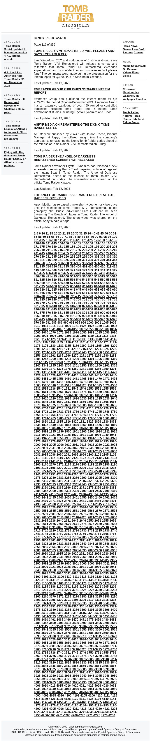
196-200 (99, 246)
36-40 (91, 233)
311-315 (39, 259)
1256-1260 (41, 355)
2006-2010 (64, 444)
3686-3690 (71, 646)
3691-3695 (86, 646)
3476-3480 (101, 619)
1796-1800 (95, 418)
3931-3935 (64, 675)
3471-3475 (86, 619)
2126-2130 (94, 457)
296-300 (87, 256)
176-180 (51, 246)
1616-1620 (49, 398)
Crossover (129, 89)
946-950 (51, 319)
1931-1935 (86, 434)
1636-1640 (110, 398)
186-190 (75, 246)
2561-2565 (79, 510)
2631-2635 (41, 520)
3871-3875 (49, 669)
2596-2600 (101, 514)
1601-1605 (86, 395)
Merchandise (131, 92)
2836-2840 (79, 543)
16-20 (58, 233)
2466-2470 (41, 500)
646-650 (87, 289)
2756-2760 (86, 533)
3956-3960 (56, 679)
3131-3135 (56, 580)
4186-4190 (86, 705)
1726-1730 (49, 411)
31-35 (83, 233)
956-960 (75, 319)
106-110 (51, 240)
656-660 (111, 289)
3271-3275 (64, 596)
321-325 (63, 259)
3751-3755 (101, 652)
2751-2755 (71, 533)
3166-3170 (79, 583)
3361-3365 (86, 606)
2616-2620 (79, 517)
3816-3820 (49, 662)
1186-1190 (79, 345)
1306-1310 (110, 358)
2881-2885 (49, 550)
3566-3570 (41, 632)
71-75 (68, 236)
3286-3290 (110, 596)
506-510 (87, 276)
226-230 (87, 250)
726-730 (111, 296)
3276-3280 (79, 596)
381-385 (39, 266)
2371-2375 (86, 487)
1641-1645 (41, 401)
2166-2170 (49, 464)
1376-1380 (71, 368)
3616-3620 (110, 636)
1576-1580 (95, 391)
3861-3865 (101, 665)
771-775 (51, 302)
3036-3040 (101, 566)
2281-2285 (64, 477)
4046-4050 (79, 688)
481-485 (111, 273)
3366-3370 (101, 606)
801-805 (39, 306)
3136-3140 (71, 580)
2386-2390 (49, 490)
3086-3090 (86, 573)
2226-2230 (64, 471)
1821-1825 (86, 421)
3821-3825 (64, 662)
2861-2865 (71, 547)
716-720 (87, 296)
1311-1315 (41, 362)
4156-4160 (79, 702)
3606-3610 (79, 636)
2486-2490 (101, 500)
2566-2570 (95, 510)
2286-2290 (79, 477)
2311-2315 (71, 481)
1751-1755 (41, 415)
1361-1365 (110, 365)
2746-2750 (56, 533)
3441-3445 (79, 616)
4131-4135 (86, 698)
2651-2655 (101, 520)
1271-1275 (86, 355)
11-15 (49, 233)
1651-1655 (71, 401)
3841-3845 (41, 665)
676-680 (75, 292)
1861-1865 (41, 428)
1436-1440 (86, 375)
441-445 (99, 269)
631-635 (51, 289)
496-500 (63, 276)
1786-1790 (64, 418)
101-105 (39, 240)
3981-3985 (49, 682)
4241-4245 (86, 712)
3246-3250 (71, 593)
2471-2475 (56, 500)
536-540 (75, 279)
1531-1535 (41, 388)
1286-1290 (49, 358)
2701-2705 (86, 527)
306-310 (111, 256)
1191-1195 (95, 345)
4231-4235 (56, 712)
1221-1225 (101, 349)
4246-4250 (101, 712)
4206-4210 (64, 708)
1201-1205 (41, 349)
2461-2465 (110, 497)
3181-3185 (41, 586)
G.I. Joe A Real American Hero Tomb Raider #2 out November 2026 (14, 79)
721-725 (99, 296)
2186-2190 (110, 464)
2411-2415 (41, 494)
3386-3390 (79, 609)
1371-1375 (56, 368)
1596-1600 (71, 395)
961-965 (87, 319)
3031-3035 (86, 566)
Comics (138, 52)
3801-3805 (86, 659)
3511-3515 (41, 626)
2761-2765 (101, 533)
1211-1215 (71, 349)
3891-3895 (110, 669)
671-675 (63, 292)
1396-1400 (49, 372)
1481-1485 (56, 382)
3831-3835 (95, 662)
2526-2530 (56, 507)
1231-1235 (49, 352)
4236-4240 (71, 712)
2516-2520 (110, 504)
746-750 (75, 299)
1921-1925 (56, 434)
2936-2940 (49, 556)
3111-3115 (79, 576)
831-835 (111, 306)
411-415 (111, 266)
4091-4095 (49, 695)
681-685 (87, 292)
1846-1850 (79, 424)
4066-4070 (56, 692)
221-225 (75, 250)
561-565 (51, 283)
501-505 (75, 276)
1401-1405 (64, 372)
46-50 (108, 233)
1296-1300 (79, 358)
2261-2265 (86, 474)
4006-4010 (41, 685)
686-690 (99, 292)
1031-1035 (110, 325)
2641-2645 (71, 520)
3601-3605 (64, 636)
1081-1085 (95, 332)
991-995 (74, 322)
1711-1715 (86, 408)
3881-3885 (79, 669)
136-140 (39, 243)
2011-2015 (79, 444)
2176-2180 (79, 464)
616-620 (99, 286)
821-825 (87, 306)
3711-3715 (64, 649)
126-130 (99, 240)
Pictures (128, 52)
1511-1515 (64, 385)
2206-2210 (86, 467)
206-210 (39, 250)
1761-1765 (71, 415)
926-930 (87, 316)
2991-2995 (49, 563)
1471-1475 (110, 378)
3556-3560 (95, 629)
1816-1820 (71, 421)
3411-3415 (71, 613)
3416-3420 (86, 613)
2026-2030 (41, 448)
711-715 (75, 296)
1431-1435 (71, 375)
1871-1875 (71, 428)
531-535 (63, 279)
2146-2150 (71, 461)
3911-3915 (86, 672)
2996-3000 (64, 563)
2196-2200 (56, 467)
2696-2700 (71, 527)
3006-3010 (95, 563)
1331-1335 (101, 362)
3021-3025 (56, 566)
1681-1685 (79, 405)
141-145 (51, 243)
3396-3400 (110, 609)
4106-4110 (95, 695)
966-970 (99, 319)
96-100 (112, 236)
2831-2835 (64, 543)
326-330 (75, 259)
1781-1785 (49, 418)
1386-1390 (101, 368)
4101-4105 (80, 695)
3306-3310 (86, 599)
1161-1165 (86, 342)
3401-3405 (41, 613)
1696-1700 (41, 408)
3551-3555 (79, 629)
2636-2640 (56, 520)
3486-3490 (49, 622)
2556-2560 (64, 510)
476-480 (99, 273)
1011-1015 (49, 325)
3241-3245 (56, 593)
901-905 (111, 312)
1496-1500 (101, 382)
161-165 (99, 243)
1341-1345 (49, 365)
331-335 (87, 259)
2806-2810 (71, 540)
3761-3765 (49, 655)
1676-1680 (64, 405)
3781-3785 (110, 655)
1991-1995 (101, 441)
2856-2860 (56, 547)
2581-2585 (56, 514)
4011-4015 (56, 685)
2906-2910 (41, 553)
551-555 (111, 279)
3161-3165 (64, 583)
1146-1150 (41, 342)
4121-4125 (56, 698)
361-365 (75, 263)
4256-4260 (48, 715)
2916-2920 (71, 553)
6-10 (42, 233)
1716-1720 (101, 408)
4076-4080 (86, 692)
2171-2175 (64, 464)
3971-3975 (101, 679)
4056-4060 (110, 688)
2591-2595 (86, 514)
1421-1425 (41, 375)
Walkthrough (131, 95)
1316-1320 (56, 362)
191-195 (87, 246)
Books (127, 75)
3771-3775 (79, 655)
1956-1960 (79, 438)
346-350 (39, 263)
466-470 (75, 273)
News (134, 45)
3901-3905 (56, 672)
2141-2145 (56, 461)
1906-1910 (95, 431)
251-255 (63, 253)
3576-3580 (71, 632)
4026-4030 (101, 685)
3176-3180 (110, 583)
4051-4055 (95, 688)
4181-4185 (71, 705)
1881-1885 (101, 428)
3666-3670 (95, 642)
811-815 (63, 306)
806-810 (51, 306)
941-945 (39, 319)
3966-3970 (86, 679)
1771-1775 (101, 415)
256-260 (75, 253)
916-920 (63, 316)
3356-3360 (71, 606)
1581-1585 (110, 391)
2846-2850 (110, 543)
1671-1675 (49, 405)
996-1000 (87, 322)
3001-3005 (79, 563)
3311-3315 (102, 599)
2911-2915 (56, 553)
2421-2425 (71, 494)
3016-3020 (41, 566)
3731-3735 (41, 652)
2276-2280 (49, 477)
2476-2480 (71, 500)
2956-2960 (110, 556)
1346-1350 (64, 365)
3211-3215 (49, 589)
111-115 (63, 240)
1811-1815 (56, 421)
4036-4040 (49, 688)
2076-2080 (110, 451)
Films (135, 72)
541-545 (87, 279)
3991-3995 (79, 682)
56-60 (42, 236)
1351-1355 (79, 365)
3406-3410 (56, 613)
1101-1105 (72, 335)
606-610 (75, 286)
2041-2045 (86, 448)
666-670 (51, 292)
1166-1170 (101, 342)
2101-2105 (101, 454)
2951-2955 (95, 556)
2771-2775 (49, 537)
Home (126, 45)
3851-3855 (71, 665)
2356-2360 (41, 487)
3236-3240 (41, 593)
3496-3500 (79, 622)
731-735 (39, 299)
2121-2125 (79, 457)
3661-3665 (79, 642)
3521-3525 (71, 626)
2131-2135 (110, 457)
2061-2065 (64, 451)
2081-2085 (41, 454)
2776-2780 (64, 537)
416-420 (39, 269)
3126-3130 (41, 580)
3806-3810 (102, 659)
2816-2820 (101, 540)
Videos (127, 72)
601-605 (63, 286)
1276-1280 (101, 355)
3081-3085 (71, 573)
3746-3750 (86, 652)
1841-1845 (64, 424)
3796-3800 (71, 659)
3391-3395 (95, 609)
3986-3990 (64, 682)
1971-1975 (41, 441)
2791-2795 (110, 537)
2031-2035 (56, 448)
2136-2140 (41, 461)
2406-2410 (110, 490)
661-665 (39, 292)
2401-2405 (95, 490)
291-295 (75, 256)
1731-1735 (64, 411)
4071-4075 (71, 692)
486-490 (39, 276)
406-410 (99, 266)
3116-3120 (95, 576)
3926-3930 (49, 675)
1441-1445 (101, 375)
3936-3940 (79, 675)
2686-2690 (41, 527)
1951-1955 (64, 438)
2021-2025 (110, 444)
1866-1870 (56, 428)
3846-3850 (56, 665)
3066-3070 (110, 570)
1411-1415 (95, 372)
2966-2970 (56, 560)
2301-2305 (41, 481)
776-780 (63, 302)
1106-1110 (87, 335)
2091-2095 (71, 454)
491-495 (51, 276)
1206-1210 (56, 349)
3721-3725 (95, 649)
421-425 (51, 269)
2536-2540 (86, 507)
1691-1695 (110, 405)
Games (127, 49)
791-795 (99, 302)
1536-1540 (56, 388)
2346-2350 (95, 484)
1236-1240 (64, 352)
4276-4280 (108, 715)
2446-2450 (64, 497)
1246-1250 (95, 352)
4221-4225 (110, 708)
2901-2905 (110, 550)
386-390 (51, 266)
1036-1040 (41, 329)
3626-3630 (56, 639)
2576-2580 (41, 514)
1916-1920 (41, 434)
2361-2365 (56, 487)
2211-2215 (102, 467)
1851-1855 (95, 424)
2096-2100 (86, 454)
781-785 (75, 302)
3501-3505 (95, 622)
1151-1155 (56, 342)
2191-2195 (41, 467)
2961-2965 (41, 560)
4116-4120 (41, 698)
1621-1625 (64, 398)
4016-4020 (71, 685)
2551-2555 (49, 510)
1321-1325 (71, 362)
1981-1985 (71, 441)
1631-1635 (95, 398)
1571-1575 (79, 391)
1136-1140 (95, 339)
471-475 (87, 273)
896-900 (99, 312)
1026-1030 (95, 325)
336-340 (99, 259)
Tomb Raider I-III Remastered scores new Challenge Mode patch (14, 106)
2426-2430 (86, 494)
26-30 (74, 233)
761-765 (111, 299)
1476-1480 (41, 382)
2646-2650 (86, 520)
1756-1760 (56, 415)
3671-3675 (110, 642)
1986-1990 (86, 441)
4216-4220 (95, 708)
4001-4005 (110, 682)
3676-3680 (41, 646)
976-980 (39, 322)
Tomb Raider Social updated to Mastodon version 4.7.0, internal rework (15, 52)
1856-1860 (110, 424)
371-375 (99, 263)
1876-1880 (86, 428)
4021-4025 (86, 685)
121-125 (87, 240)
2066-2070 (79, 451)
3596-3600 (49, 636)
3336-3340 (95, 603)
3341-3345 (110, 603)
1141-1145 (110, 339)
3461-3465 (56, 619)
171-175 (39, 246)
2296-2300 (110, 477)
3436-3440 (64, 616)
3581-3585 (86, 632)
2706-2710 (102, 527)
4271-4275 (93, 715)
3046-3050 (49, 570)
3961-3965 (71, 679)
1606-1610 (102, 395)
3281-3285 (95, 596)
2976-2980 (86, 560)
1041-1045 (56, 329)
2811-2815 (86, 540)
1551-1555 (101, 388)
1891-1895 (49, 431)
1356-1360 (95, 365)
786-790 (87, 302)
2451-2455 (79, 497)
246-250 (51, 253)
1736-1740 (79, 411)
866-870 (111, 309)
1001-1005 (101, 322)
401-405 (87, 266)
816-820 (75, 306)
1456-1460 (64, 378)
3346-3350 (41, 606)
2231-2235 (79, 471)
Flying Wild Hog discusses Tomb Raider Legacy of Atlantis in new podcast (15, 159)
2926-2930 (101, 553)
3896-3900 (41, 672)
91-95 (103, 236)
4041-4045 (64, 688)
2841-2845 (95, 543)
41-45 (100, 233)
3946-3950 (110, 675)
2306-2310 (56, 481)
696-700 (39, 296)
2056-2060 (49, 451)
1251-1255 (110, 352)
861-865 (99, 309)
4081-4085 (101, 692)
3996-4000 (95, 682)
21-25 (66, 233)
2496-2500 (49, 504)
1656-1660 (86, 401)
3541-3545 (49, 629)
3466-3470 (71, 619)
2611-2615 (64, 517)
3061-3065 (95, 570)
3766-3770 (64, 655)
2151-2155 (86, 461)
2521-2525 (41, 507)
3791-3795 (56, 659)
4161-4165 (95, 702)
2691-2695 (56, 527)
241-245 (39, 253)
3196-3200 (86, 586)
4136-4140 (101, 698)
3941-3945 (95, 675)
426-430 (63, 269)
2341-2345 (79, 484)
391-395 (63, 266)
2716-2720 (49, 530)
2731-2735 (95, 530)
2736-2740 (110, 530)
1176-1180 (49, 345)
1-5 (36, 233)
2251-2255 (56, 474)
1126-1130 (64, 339)
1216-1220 (86, 349)
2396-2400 (79, 490)
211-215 (51, 250)
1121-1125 (49, 339)
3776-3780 (95, 655)
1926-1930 (71, 434)
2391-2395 (64, 490)
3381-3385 (64, 609)
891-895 (87, 312)
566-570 (63, 283)
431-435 (75, 269)
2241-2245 (110, 471)
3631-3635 (71, 639)
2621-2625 (95, 517)
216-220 (63, 250)
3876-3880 (64, 669)
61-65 (51, 236)
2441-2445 (49, 497)
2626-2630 (110, 517)
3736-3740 (56, 652)
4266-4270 (78, 715)
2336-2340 (64, 484)
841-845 (51, 309)
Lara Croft (138, 49)
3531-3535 (101, 626)
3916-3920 (101, 672)
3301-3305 (71, 599)
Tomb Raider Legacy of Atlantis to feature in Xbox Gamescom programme (15, 132)
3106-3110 (64, 576)
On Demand (130, 69)
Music (126, 65)
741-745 (63, 299)
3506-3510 (110, 622)
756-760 (99, 299)
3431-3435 (49, 616)
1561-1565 (49, 391)
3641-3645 (101, 639)
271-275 (111, 253)
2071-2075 (95, 451)
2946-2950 (79, 556)
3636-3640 (86, 639)
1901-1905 (79, 431)
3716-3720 (79, 649)
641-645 (75, 289)
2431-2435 (101, 494)
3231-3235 (110, 589)
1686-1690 (95, 405)
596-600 (51, 286)
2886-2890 (64, 550)
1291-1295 (64, 358)
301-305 (99, 256)
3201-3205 (101, 586)
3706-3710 (49, 649)
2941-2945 (64, 556)
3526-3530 (86, 626)
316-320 (51, 259)
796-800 (111, 302)
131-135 (111, 240)
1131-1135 (79, 339)
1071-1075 (64, 332)
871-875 (39, 312)
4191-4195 (101, 705)
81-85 (85, 236)
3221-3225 (79, 589)
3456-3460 (41, 619)
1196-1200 (110, 345)
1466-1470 (95, 378)
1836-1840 (49, 424)
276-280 (39, 256)
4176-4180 (56, 705)
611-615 (87, 286)
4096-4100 (64, 695)
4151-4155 (64, 702)
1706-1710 (71, 408)
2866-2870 (86, 547)
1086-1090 (110, 332)
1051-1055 (86, 329)
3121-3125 (110, 576)
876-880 (51, 312)
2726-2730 (79, 530)
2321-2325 (101, 481)
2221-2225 (49, 471)
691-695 (111, 292)
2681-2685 (110, 523)
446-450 (111, 269)
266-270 (99, 253)
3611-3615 (95, 636)
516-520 (111, 276)
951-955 (63, 319)
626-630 (39, 289)
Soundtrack (138, 65)
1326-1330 (86, 362)
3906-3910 (71, 672)
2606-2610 (49, 517)
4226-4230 (41, 712)
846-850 (63, 309)
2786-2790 (95, 537)
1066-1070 (49, 332)
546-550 (99, 279)
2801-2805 (56, 540)
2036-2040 (71, 448)
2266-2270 (101, 474)
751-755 (87, 299)
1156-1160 (71, 342)
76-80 (77, 236)
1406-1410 (79, 372)
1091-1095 (41, 335)
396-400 (75, 266)
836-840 (39, 309)
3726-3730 (110, 649)
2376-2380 (101, 487)
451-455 (39, 273)
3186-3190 (56, 586)
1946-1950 (49, 438)
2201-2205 (71, 467)
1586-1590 (41, 395)
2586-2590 (71, 514)
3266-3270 (49, 596)
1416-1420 (110, 372)
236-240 (111, 250)
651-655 (99, 289)
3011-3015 (110, 563)
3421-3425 (101, 613)
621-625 (111, 286)
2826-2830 (49, 543)
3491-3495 (64, 622)
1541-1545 (71, 388)
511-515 (99, 276)
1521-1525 (95, 385)
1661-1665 (101, 401)
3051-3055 (64, 570)
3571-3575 (56, 632)
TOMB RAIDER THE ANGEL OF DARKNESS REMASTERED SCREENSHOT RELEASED (64, 158)
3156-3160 (49, 583)
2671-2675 (79, 523)
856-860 (87, 309)
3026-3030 (71, 566)
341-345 (111, 259)
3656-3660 (64, 642)
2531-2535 (71, 507)
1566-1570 (64, 391)
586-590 (111, 283)
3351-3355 (56, 606)
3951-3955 (41, 679)
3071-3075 (41, 573)
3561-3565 (110, 629)
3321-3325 (49, 603)
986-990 (62, 322)
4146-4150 (49, 702)
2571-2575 (110, 510)
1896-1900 (64, 431)
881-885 (63, 312)
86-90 (94, 236)
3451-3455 (110, 616)
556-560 (39, 283)
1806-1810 (41, 421)
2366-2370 (71, 487)
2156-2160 (101, 461)
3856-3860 (86, 665)
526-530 (51, 279)
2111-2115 (48, 457)
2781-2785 (79, 537)
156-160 (87, 243)
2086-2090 (56, 454)
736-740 (51, 299)
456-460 (51, 273)
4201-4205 (49, 708)
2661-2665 (49, 523)
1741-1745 (95, 411)
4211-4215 (79, 708)
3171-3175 (95, 583)
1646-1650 (56, 401)
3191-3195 (71, 586)
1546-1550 (86, 388)
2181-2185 (95, 464)
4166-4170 (110, 702)
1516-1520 (79, 385)
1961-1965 (95, 438)
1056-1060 (101, 329)
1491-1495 (86, 382)
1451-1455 (49, 378)
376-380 (111, 263)
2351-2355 (110, 484)
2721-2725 (64, 530)
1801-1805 (110, 418)
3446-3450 (95, 616)
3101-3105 (49, 576)
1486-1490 (71, 382)
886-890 (75, 312)
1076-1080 (79, 332)
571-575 (75, 283)
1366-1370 (41, 368)
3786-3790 (41, 659)
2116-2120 (64, 457)
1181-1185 (64, 345)
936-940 (111, 316)
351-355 (51, 263)
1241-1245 (79, 352)
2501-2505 (64, 504)
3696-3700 (101, 646)
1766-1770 (86, 415)
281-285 (51, 256)
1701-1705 (56, 408)
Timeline (141, 99)
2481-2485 (86, 500)
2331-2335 (49, 484)
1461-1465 (79, 378)
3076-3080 (56, 573)
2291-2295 (95, 477)
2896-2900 (95, 550)
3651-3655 (49, 642)
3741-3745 (71, 652)
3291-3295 (41, 599)
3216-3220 (64, 589)
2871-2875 (101, 547)
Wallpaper (129, 99)
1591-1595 (56, 395)
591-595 (39, 286)
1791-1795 (79, 418)
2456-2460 (95, 497)
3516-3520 (56, 626)
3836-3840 (110, 662)
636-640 (63, 289)
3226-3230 (95, 589)
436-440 (87, 269)
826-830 (99, 306)
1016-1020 (64, 325)
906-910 (39, 316)
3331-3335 (79, 603)
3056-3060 (79, 570)
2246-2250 (41, 474)
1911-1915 (110, 431)
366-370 (87, 263)
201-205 (111, 246)
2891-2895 (79, 550)
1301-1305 (95, 358)
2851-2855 (41, 547)
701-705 (51, 296)
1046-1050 (71, 329)
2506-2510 (79, 504)
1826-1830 (101, 421)
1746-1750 (110, 411)
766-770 (39, 302)
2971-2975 (71, 560)
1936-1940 (101, 434)
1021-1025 (79, 325)
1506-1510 (49, 385)
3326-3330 (64, 603)
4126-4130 (71, 698)
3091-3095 (101, 573)
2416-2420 (56, 494)
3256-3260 (101, 593)
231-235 (99, 250)
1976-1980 (56, 441)
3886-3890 (95, 669)
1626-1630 (79, 398)
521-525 (39, 279)
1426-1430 (56, 375)
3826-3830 (79, 662)
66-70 (59, 236)
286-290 (63, 256)
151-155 (75, 243)
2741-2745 (41, 533)
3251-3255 (86, 593)
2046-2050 (101, 448)
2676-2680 (95, 523)
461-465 (63, 273)
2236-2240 (95, 471)
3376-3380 (49, 609)
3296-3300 (56, 599)
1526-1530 (110, 385)
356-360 (63, 263)
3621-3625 (41, 639)
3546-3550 (64, 629)
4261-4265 (63, 715)
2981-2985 (101, 560)
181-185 (63, 246)
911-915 (51, 316)
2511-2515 (95, 504)
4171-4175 (41, 705)
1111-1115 (101, 335)
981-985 (51, 322)
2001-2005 (49, 444)
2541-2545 (101, 507)
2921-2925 (86, 553)
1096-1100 (57, 335)
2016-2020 (95, 444)
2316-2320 (86, 481)
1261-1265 (56, 355)
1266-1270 (71, 355)
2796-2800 (41, 540)
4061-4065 (41, 692)
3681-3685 (56, 646)
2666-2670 (64, 523)
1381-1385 (86, 368)
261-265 (87, 253)
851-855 (75, 309)
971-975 (111, 319)
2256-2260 (71, 474)
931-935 (99, 316)
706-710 (63, 296)
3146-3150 (101, 580)
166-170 (111, 243)
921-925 (75, 316)
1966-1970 (110, 438)
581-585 (99, 283)
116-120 (75, 240)
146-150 (63, 243)
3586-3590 (101, 632)
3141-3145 (86, 580)
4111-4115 (110, 695)
